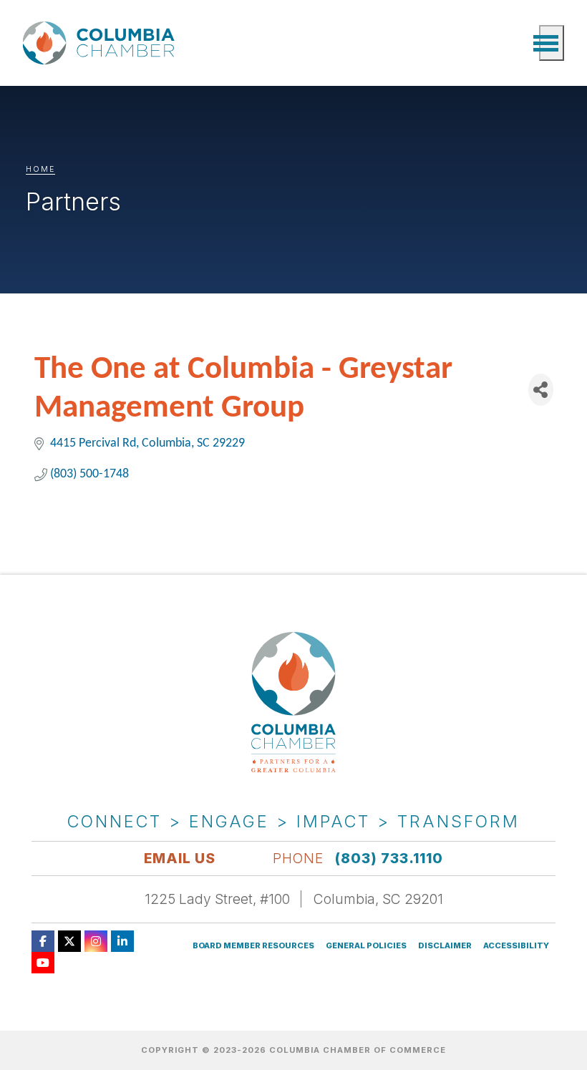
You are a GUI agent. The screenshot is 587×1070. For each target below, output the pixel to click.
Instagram (95, 941)
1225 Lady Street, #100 (217, 899)
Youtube (42, 962)
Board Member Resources (253, 946)
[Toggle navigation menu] (551, 43)
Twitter (69, 941)
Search (521, 43)
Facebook (42, 941)
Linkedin (122, 941)
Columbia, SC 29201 (378, 899)
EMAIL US (179, 858)
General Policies (366, 946)
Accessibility (516, 946)
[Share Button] (540, 390)
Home (40, 169)
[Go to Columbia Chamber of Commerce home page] (101, 43)
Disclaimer (445, 946)
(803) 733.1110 (389, 858)
